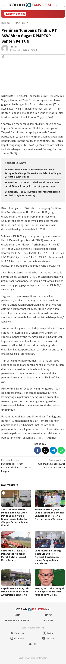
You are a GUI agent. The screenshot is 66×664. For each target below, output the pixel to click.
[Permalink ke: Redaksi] (4, 48)
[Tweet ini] (45, 450)
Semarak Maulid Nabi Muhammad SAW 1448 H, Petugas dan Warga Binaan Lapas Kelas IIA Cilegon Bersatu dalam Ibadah (33, 173)
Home (17, 615)
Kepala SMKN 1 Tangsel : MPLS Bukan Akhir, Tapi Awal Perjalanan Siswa (15, 591)
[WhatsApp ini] (61, 450)
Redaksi (48, 620)
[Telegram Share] (53, 450)
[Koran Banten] (33, 4)
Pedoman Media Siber (17, 620)
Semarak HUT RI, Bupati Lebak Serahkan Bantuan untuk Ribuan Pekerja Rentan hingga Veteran (49, 514)
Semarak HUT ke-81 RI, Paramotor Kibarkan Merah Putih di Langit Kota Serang (14, 555)
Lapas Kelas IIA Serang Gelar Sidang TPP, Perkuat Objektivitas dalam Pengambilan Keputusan (48, 557)
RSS (34, 643)
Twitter (50, 633)
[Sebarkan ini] (37, 450)
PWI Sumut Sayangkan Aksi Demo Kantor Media (51, 463)
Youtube (50, 638)
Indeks (48, 615)
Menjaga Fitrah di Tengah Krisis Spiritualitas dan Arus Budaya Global (49, 591)
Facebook (19, 633)
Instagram (19, 638)
